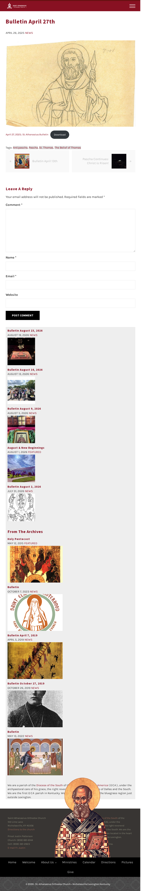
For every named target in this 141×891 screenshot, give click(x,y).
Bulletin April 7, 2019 (22, 635)
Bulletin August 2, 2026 (24, 486)
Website (12, 295)
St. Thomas (46, 147)
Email (11, 276)
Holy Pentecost (19, 539)
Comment (14, 205)
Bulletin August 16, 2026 (25, 369)
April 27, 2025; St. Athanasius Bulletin (27, 134)
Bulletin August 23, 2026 (25, 330)
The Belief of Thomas (68, 147)
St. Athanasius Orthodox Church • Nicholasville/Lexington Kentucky (72, 884)
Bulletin (13, 587)
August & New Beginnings (26, 447)
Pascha (33, 147)
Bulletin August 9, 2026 (24, 408)
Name (11, 257)
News (29, 33)
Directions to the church (21, 829)
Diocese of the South (49, 785)
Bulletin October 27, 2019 (26, 683)
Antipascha (20, 147)
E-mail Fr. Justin (16, 847)
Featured (34, 452)
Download (60, 134)
